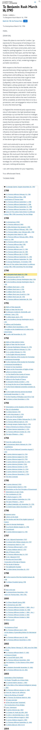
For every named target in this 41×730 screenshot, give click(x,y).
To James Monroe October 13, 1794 (17, 469)
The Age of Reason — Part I (14, 434)
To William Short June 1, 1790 (15, 287)
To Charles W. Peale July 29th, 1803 (17, 712)
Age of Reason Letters (13, 552)
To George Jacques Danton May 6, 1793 (18, 424)
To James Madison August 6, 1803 (16, 720)
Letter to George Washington (15, 524)
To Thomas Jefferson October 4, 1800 (17, 615)
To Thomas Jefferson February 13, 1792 (18, 349)
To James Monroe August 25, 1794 (16, 459)
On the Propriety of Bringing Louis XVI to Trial (20, 397)
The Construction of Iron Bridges (14, 705)
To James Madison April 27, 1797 (16, 549)
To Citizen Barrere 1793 (13, 412)
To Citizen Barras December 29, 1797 (17, 569)
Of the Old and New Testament (15, 702)
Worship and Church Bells (14, 559)
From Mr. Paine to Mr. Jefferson (15, 692)
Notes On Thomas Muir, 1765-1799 (15, 594)
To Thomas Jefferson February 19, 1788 (18, 194)
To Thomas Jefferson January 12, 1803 (18, 690)
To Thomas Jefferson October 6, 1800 (17, 617)
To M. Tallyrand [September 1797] (16, 539)
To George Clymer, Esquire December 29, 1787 (20, 187)
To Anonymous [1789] (13, 222)
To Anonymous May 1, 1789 (14, 247)
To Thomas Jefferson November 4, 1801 (18, 640)
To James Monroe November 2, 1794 (17, 474)
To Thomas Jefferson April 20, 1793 (17, 422)
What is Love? (10, 620)
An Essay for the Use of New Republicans (18, 384)
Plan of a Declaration (12, 409)
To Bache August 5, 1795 (13, 497)
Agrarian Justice (10, 514)
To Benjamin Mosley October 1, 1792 (17, 382)
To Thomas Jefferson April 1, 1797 (16, 547)
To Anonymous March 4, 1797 (15, 544)
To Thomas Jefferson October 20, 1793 (18, 432)
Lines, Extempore (11, 707)
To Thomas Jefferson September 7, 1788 (18, 202)
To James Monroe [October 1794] (16, 464)
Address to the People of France (16, 379)
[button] (40, 2)
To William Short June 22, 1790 (15, 292)
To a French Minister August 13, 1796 (17, 527)
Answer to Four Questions (14, 367)
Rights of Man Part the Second (15, 344)
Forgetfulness (8, 447)
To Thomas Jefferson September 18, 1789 (19, 259)
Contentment (10, 529)
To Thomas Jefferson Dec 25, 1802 (17, 670)
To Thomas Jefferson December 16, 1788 (19, 209)
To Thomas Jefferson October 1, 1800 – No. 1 (20, 612)
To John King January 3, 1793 (15, 414)
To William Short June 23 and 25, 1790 (17, 294)
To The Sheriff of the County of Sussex (18, 374)
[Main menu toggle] (35, 2)
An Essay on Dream (10, 655)
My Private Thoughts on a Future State (16, 680)
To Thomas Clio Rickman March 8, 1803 (18, 697)
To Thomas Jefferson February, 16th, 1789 (19, 229)
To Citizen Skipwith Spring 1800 (15, 602)
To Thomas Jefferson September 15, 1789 (19, 257)
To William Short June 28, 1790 (15, 297)
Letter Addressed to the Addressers (17, 377)
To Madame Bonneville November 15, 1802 (19, 667)
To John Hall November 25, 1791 (16, 334)
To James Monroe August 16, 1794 (16, 454)
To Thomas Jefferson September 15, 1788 (19, 207)
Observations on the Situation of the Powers (19, 407)
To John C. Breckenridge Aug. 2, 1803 (17, 715)
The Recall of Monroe (12, 564)
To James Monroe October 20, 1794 (17, 472)
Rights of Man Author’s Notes (15, 342)
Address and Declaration (13, 324)
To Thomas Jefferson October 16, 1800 (18, 610)
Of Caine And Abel (11, 700)
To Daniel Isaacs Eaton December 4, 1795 (19, 507)
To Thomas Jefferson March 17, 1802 (17, 652)
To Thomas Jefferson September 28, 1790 (19, 299)
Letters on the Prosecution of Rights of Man (19, 369)
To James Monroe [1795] (13, 484)
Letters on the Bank (12, 517)
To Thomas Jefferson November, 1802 (18, 660)
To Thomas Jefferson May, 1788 (16, 197)
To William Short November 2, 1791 (17, 327)
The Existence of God (11, 627)
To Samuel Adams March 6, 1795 (16, 487)
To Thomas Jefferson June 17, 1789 (17, 249)
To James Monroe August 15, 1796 (16, 532)
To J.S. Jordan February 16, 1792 (16, 352)
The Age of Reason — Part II (15, 502)
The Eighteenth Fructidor (13, 567)
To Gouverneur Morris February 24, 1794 (18, 444)
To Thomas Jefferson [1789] (14, 224)
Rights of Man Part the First (14, 309)
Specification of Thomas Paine (13, 199)
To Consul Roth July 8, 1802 (14, 657)
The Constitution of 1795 (13, 494)
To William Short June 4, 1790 (15, 289)
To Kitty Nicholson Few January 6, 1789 (18, 227)
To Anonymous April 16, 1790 (15, 277)
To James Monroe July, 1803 (14, 710)
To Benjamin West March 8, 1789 (16, 234)
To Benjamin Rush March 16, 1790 (16, 274)
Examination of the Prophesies (13, 677)
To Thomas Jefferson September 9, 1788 (18, 204)
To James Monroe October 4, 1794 (16, 467)
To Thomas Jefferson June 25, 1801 (17, 637)
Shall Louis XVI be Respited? (14, 417)
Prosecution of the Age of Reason (14, 562)
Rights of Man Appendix (13, 307)
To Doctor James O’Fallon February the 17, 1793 (21, 419)
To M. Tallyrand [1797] (13, 557)
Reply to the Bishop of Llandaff (13, 695)
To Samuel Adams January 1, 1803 (16, 682)
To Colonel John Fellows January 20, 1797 (18, 542)
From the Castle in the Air (14, 442)
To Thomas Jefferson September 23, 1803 (19, 722)
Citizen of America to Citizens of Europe (18, 427)
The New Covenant (12, 477)
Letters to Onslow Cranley (14, 372)
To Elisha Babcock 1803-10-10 (15, 725)
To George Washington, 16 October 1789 (18, 262)
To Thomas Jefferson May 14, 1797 (17, 554)
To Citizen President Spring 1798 (16, 582)
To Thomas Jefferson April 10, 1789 (17, 242)
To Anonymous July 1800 (13, 605)
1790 (25, 21)
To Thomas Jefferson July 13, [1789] (17, 254)
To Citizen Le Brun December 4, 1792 (17, 399)
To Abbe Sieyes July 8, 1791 (14, 317)
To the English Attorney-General (16, 354)
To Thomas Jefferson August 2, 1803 (17, 717)
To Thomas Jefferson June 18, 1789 (17, 252)
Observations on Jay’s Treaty (14, 492)
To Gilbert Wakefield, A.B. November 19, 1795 (20, 504)
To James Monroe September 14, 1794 (18, 462)
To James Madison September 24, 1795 (18, 499)
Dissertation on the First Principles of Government (21, 489)
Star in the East (10, 590)
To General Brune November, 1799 (17, 592)
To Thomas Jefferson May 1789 (15, 244)
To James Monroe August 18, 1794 (16, 457)
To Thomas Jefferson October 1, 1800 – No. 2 (20, 607)
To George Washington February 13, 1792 (19, 347)
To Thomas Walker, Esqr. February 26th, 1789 (20, 232)
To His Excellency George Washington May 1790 (21, 279)
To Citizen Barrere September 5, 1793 (17, 429)
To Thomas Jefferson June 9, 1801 (16, 630)
